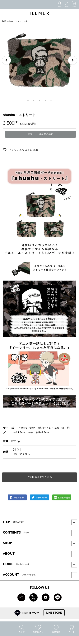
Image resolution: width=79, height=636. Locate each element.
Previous (6, 60)
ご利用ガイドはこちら (39, 477)
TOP (4, 21)
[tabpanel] (39, 60)
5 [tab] (51, 101)
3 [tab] (39, 101)
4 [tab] (45, 101)
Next (72, 60)
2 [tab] (34, 101)
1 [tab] (28, 101)
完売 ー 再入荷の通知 (40, 134)
